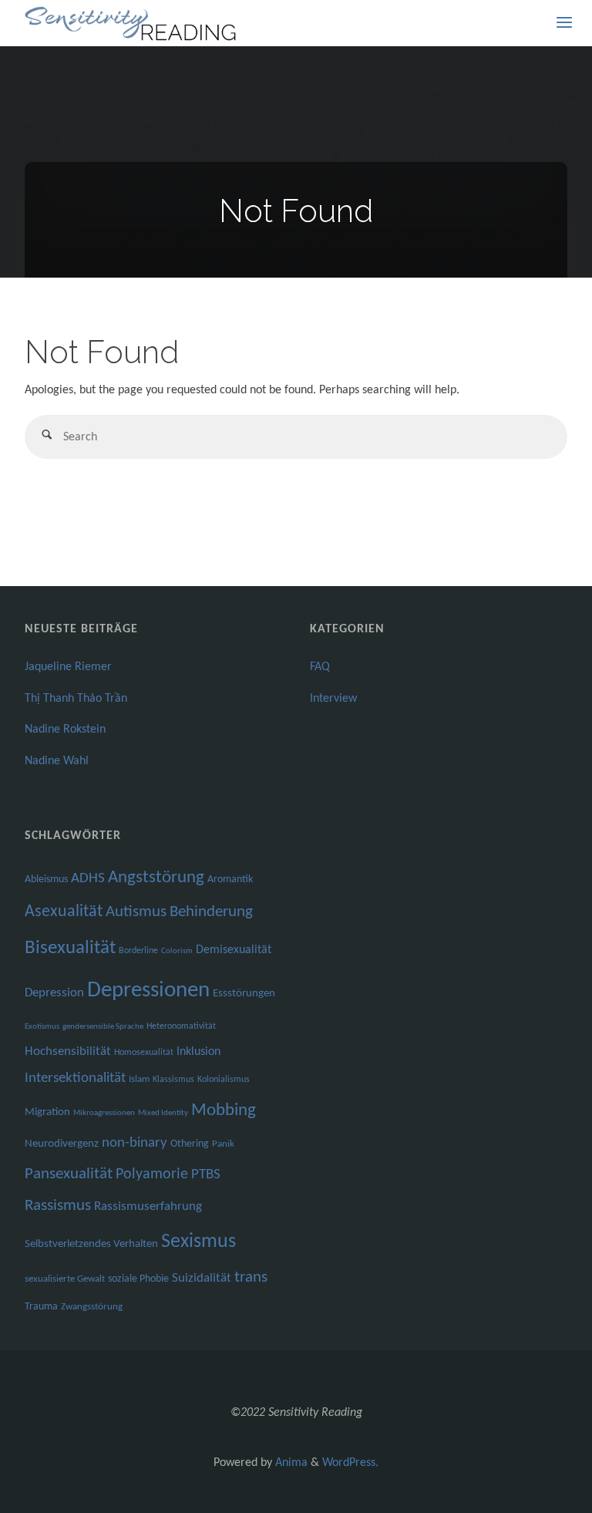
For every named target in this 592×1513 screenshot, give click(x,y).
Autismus (136, 912)
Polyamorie (152, 1174)
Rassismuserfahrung (148, 1206)
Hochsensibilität (68, 1051)
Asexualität (64, 912)
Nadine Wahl (57, 761)
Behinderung (211, 912)
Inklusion (198, 1052)
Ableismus (46, 879)
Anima (290, 1463)
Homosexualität (143, 1052)
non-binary (134, 1143)
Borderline (138, 950)
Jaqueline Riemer (68, 667)
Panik (223, 1144)
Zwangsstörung (92, 1307)
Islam (139, 1079)
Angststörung (156, 878)
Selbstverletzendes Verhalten (91, 1244)
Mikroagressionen (104, 1113)
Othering (189, 1144)
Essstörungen (244, 993)
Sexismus (198, 1242)
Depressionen (148, 990)
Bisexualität (70, 948)
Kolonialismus (223, 1079)
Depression (54, 992)
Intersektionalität (75, 1078)
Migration (47, 1112)
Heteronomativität (181, 1026)
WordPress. (350, 1463)
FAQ (320, 667)
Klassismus (173, 1079)
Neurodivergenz (62, 1144)
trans (250, 1277)
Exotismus (42, 1027)
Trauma (41, 1307)
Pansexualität (69, 1174)
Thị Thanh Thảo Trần (76, 698)
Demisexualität (233, 950)
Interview (333, 698)
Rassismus (58, 1206)
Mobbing (223, 1111)
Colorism (177, 951)
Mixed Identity (163, 1113)
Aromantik (230, 879)
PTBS (205, 1175)
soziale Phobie (138, 1279)
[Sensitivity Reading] (132, 23)
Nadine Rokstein (65, 729)
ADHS (88, 878)
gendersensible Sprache (102, 1027)
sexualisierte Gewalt (65, 1279)
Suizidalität (201, 1278)
